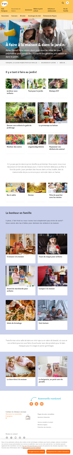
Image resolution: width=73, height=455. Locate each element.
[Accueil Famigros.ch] (4, 4)
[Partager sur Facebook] (31, 404)
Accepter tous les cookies (36, 451)
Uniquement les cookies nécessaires (58, 451)
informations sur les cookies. (31, 447)
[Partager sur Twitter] (36, 404)
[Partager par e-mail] (42, 404)
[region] (36, 447)
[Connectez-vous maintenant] (67, 2)
